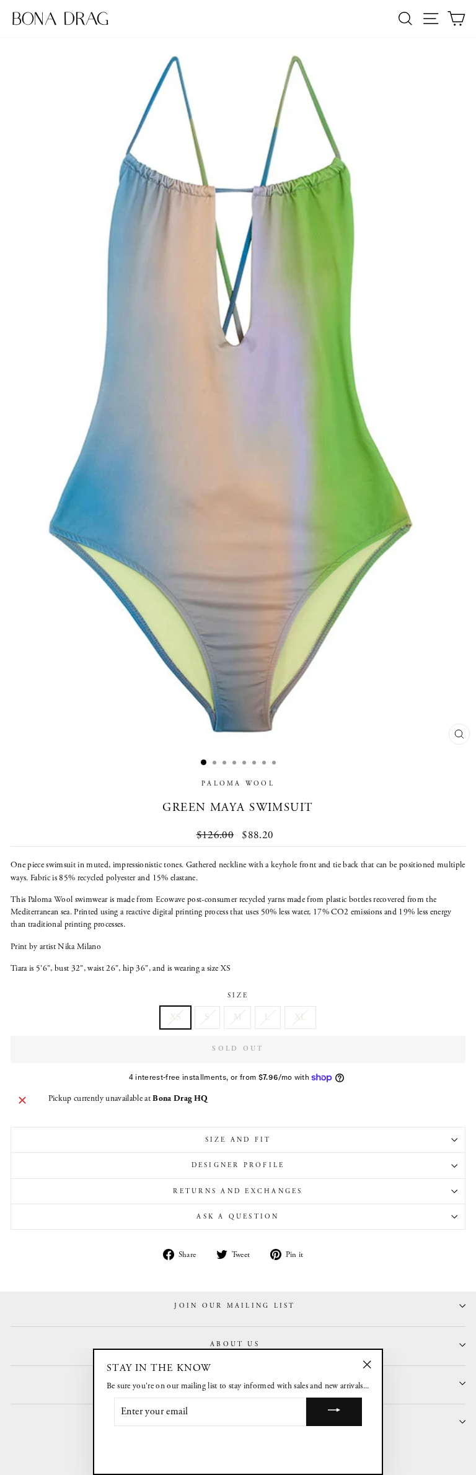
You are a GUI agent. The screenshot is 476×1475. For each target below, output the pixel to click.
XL (300, 1017)
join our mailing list (234, 1306)
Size (238, 995)
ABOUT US (235, 1344)
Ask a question (237, 1216)
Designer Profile (238, 1165)
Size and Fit (238, 1140)
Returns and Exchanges (237, 1191)
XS (176, 1017)
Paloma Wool (238, 783)
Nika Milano (79, 947)
